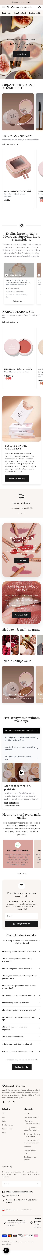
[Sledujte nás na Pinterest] (14, 1102)
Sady (4, 1133)
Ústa (4, 1121)
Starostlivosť (7, 1129)
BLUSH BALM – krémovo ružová (18, 369)
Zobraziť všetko (18, 13)
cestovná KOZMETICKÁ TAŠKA (17, 191)
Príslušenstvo (7, 1125)
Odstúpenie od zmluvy (30, 1158)
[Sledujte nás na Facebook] (3, 1102)
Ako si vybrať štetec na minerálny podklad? (20, 748)
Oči (3, 1117)
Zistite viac (17, 301)
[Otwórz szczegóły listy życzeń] (6, 1250)
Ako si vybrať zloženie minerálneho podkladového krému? (20, 739)
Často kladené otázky (30, 1152)
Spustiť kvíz (21, 560)
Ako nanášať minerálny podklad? (19, 730)
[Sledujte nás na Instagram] (9, 1102)
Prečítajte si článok (12, 806)
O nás (28, 2)
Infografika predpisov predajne (32, 1122)
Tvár (4, 1113)
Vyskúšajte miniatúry (17, 478)
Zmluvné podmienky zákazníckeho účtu (32, 1141)
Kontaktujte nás (21, 1067)
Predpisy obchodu (31, 1117)
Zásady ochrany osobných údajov (31, 1128)
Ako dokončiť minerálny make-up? (19, 758)
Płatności (27, 1147)
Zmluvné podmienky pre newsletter (32, 1135)
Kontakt (27, 1113)
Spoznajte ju (21, 54)
